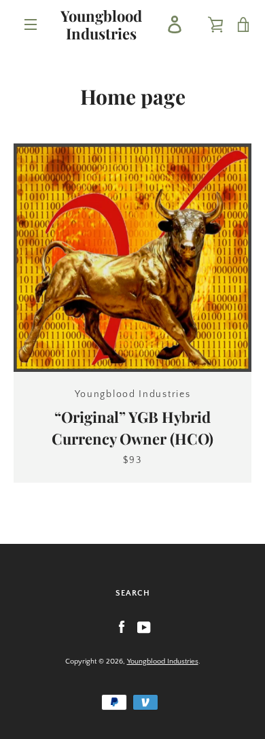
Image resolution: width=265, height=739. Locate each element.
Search (133, 593)
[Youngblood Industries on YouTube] (144, 626)
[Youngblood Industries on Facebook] (121, 626)
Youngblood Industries (101, 25)
